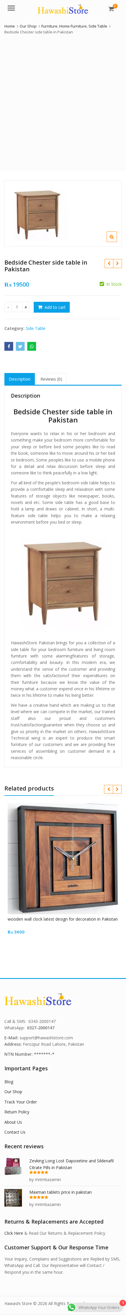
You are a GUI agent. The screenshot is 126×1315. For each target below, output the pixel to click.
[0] (111, 9)
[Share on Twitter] (20, 346)
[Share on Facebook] (8, 346)
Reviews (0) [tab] (51, 379)
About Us (13, 1122)
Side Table (35, 328)
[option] (63, 213)
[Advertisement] (63, 101)
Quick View (66, 919)
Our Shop (13, 1091)
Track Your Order (20, 1102)
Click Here (13, 1233)
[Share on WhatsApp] (31, 346)
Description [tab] (19, 379)
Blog (8, 1081)
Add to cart (55, 307)
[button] (116, 241)
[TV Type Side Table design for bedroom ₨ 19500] (109, 263)
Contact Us (14, 1132)
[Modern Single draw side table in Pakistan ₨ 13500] (117, 263)
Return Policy (16, 1112)
